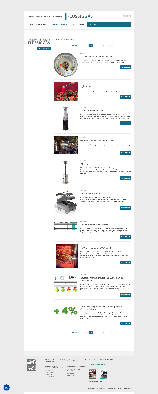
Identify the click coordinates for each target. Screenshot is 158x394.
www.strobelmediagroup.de (97, 364)
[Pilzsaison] (66, 172)
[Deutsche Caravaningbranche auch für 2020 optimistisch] (66, 283)
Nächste (110, 45)
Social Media (78, 24)
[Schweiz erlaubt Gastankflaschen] (66, 65)
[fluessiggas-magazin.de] (79, 16)
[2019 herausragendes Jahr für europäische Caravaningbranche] (66, 308)
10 (103, 45)
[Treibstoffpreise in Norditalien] (66, 225)
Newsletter (58, 16)
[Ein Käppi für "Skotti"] (66, 202)
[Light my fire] (66, 91)
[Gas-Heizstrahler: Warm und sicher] (66, 145)
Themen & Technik (59, 24)
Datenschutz (38, 16)
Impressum (31, 16)
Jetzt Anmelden (44, 48)
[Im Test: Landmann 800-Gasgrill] (66, 256)
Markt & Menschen (38, 24)
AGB (53, 16)
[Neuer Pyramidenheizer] (66, 119)
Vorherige (74, 45)
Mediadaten (47, 16)
